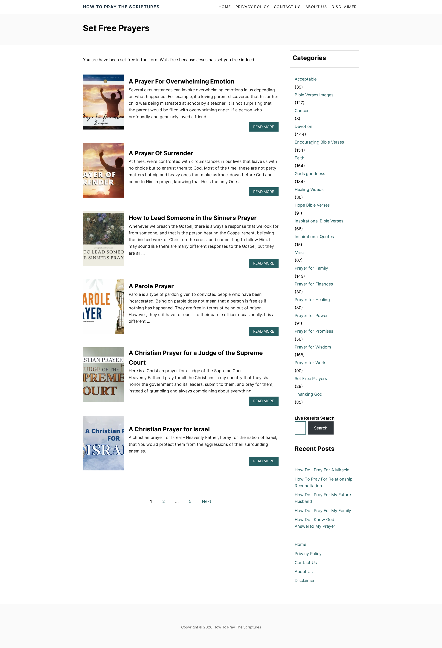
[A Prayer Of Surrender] (103, 172)
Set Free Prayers (311, 378)
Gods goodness (310, 173)
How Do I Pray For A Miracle (322, 469)
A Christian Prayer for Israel (169, 429)
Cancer (302, 110)
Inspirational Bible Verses (319, 221)
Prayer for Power (311, 315)
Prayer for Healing (312, 299)
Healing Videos (309, 189)
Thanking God (308, 394)
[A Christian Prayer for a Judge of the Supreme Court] (103, 376)
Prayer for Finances (314, 284)
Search (321, 428)
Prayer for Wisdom (313, 347)
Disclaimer (344, 7)
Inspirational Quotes (314, 236)
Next (206, 501)
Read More (265, 128)
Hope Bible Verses (312, 205)
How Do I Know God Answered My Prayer (315, 523)
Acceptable (306, 79)
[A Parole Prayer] (103, 308)
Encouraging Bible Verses (319, 142)
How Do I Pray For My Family (323, 510)
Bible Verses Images (314, 94)
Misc (299, 252)
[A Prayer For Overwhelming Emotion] (103, 104)
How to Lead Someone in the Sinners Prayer (193, 217)
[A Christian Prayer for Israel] (103, 445)
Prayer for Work (310, 362)
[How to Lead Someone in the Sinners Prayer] (103, 240)
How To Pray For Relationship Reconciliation (323, 482)
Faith (300, 158)
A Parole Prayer (151, 286)
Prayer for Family (311, 268)
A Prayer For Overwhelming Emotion (181, 81)
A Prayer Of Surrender (161, 153)
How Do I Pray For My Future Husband (323, 498)
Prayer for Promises (314, 331)
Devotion (303, 126)
